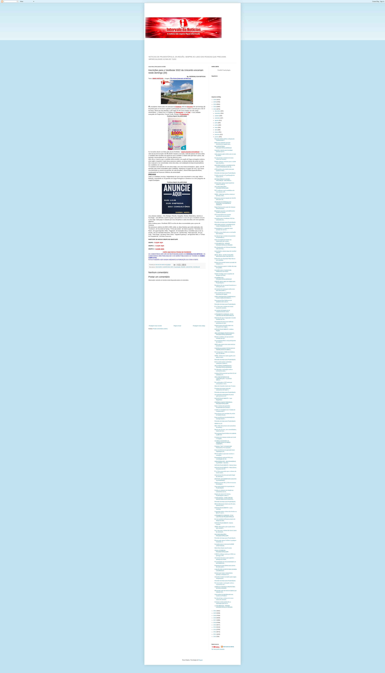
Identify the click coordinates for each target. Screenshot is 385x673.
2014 (214, 627)
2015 (214, 625)
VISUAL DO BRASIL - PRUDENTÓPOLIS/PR (221, 551)
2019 (214, 615)
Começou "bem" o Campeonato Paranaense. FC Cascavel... (223, 447)
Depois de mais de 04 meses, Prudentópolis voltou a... (223, 494)
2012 (214, 632)
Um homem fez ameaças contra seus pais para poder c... (225, 289)
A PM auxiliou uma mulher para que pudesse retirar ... (224, 170)
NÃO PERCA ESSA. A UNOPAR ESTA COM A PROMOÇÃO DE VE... (225, 166)
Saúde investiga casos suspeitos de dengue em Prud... (224, 274)
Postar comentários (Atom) (160, 328)
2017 (214, 620)
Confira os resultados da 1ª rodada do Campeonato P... (225, 410)
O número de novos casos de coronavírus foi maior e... (222, 389)
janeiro (217, 137)
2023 (214, 106)
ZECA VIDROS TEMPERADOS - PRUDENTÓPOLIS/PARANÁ (223, 366)
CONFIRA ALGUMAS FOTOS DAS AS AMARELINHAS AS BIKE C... (225, 349)
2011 (214, 634)
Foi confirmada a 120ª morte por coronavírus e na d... (223, 383)
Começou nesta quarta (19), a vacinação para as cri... (223, 602)
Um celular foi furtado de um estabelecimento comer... (222, 311)
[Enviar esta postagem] (174, 264)
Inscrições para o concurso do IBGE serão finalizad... (224, 544)
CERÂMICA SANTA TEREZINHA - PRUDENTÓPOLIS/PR (224, 403)
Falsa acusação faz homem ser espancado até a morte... (223, 240)
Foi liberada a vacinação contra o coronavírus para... (224, 370)
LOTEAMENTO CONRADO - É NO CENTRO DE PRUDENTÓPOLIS (224, 314)
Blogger (200, 660)
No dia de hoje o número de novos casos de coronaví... (224, 158)
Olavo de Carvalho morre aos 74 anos (225, 386)
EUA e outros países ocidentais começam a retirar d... (223, 362)
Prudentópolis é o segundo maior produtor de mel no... (224, 229)
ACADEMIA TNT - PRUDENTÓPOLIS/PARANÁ (223, 278)
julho (216, 122)
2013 (214, 629)
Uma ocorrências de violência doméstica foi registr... (223, 293)
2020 (214, 613)
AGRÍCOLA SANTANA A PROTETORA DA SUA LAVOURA (225, 587)
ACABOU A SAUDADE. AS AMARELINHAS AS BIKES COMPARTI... (222, 442)
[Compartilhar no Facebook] (183, 265)
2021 (214, 611)
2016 (214, 622)
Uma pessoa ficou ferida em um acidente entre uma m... (223, 301)
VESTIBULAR (196, 267)
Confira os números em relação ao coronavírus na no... (224, 491)
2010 (214, 636)
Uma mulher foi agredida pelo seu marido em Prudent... (224, 595)
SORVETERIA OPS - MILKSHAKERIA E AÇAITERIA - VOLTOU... (225, 462)
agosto (217, 120)
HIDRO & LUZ (218, 423)
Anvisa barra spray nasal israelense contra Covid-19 (224, 183)
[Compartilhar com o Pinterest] (185, 265)
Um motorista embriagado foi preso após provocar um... (224, 395)
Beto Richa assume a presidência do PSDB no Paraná (225, 211)
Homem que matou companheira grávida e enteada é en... (224, 573)
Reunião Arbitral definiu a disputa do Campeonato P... (224, 139)
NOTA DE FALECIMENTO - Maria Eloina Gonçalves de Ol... (225, 468)
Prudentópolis (177, 267)
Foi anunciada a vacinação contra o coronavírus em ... (224, 583)
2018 (214, 618)
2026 (214, 99)
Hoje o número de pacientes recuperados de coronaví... (223, 406)
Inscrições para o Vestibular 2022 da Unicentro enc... (224, 219)
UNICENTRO (189, 267)
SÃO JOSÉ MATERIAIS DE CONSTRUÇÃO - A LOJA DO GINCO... (223, 378)
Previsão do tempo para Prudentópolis (225, 173)
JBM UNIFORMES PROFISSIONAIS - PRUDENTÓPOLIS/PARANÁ (225, 333)
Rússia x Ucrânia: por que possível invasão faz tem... (224, 337)
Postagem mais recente (155, 326)
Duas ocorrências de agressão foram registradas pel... (225, 450)
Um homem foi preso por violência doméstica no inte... (224, 322)
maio (216, 127)
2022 (214, 109)
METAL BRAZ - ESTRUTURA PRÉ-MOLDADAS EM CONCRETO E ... (225, 255)
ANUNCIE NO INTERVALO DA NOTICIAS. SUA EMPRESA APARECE (223, 203)
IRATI (171, 267)
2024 (214, 104)
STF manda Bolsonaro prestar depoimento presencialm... (223, 215)
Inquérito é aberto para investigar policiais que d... (224, 151)
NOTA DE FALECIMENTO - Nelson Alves (226, 465)
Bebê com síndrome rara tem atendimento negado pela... (223, 143)
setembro (217, 118)
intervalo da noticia (160, 264)
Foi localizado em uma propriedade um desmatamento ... (225, 562)
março (216, 132)
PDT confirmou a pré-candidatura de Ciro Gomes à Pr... (224, 191)
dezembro (218, 111)
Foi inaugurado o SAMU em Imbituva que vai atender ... (225, 352)
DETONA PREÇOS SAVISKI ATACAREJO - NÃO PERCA (223, 179)
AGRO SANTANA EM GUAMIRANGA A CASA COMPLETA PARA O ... (225, 297)
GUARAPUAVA (166, 267)
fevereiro (217, 134)
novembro (218, 113)
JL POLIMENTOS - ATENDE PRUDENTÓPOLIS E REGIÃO (223, 244)
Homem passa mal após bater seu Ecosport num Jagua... (224, 326)
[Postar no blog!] (179, 265)
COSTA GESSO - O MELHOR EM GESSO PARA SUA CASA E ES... (224, 498)
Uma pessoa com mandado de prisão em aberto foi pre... (225, 414)
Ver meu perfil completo (218, 649)
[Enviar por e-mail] (178, 265)
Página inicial (177, 326)
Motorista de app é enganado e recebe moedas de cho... (225, 318)
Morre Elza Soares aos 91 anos (223, 548)
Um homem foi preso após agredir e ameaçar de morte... (224, 558)
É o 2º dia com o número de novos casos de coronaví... (224, 307)
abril (216, 130)
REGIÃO (183, 267)
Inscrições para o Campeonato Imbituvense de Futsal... (223, 270)
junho (216, 125)
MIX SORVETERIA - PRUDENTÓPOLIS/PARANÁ (223, 147)
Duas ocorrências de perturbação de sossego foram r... (225, 418)
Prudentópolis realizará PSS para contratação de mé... (224, 458)
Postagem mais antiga (199, 326)
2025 (214, 102)
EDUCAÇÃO (159, 267)
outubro (217, 115)
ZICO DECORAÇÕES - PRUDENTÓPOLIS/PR (221, 187)
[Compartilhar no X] (181, 265)
